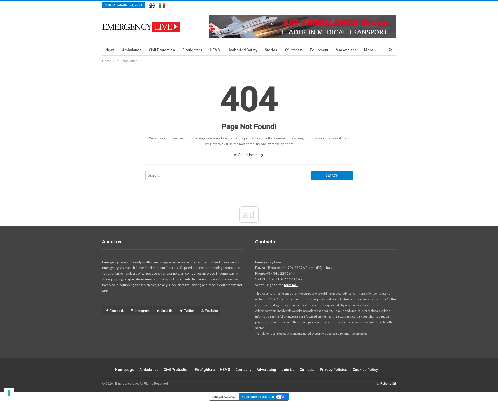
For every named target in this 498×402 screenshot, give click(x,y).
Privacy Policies (333, 370)
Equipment (319, 50)
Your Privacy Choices (258, 396)
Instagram (142, 311)
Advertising (266, 370)
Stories (271, 50)
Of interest (293, 50)
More (368, 50)
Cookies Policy (365, 370)
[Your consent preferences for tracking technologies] (9, 393)
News (110, 50)
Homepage (124, 370)
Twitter (189, 311)
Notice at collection (224, 396)
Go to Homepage (250, 155)
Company (243, 370)
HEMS (215, 50)
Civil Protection (162, 50)
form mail (291, 285)
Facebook (117, 311)
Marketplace (346, 50)
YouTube (211, 311)
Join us (287, 370)
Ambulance (131, 50)
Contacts (307, 370)
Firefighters (192, 50)
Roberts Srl (388, 383)
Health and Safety (242, 50)
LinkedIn (167, 311)
